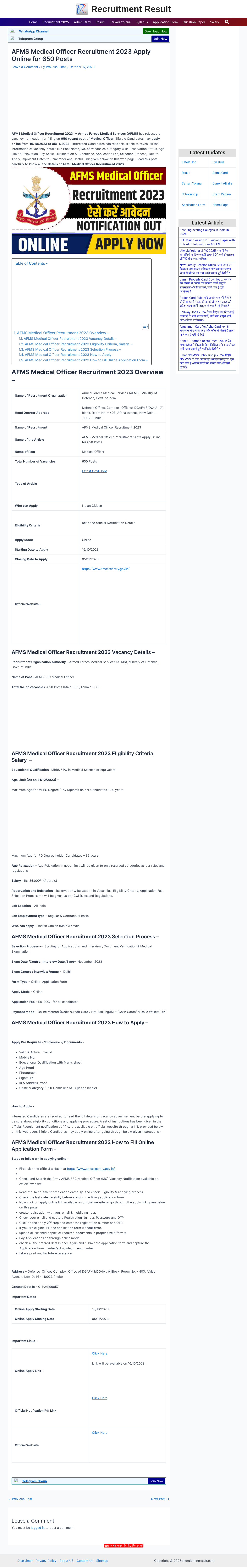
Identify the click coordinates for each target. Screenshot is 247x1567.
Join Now (160, 39)
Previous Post (20, 1498)
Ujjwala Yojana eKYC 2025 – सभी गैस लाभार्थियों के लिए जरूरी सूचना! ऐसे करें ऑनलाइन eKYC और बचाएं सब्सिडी (207, 255)
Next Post (160, 1498)
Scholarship (190, 194)
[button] (227, 22)
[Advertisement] (123, 1557)
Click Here (99, 1353)
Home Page (220, 205)
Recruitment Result (131, 9)
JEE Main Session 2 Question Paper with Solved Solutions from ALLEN (207, 242)
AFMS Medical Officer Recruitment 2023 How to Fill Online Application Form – (86, 360)
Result (186, 173)
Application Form (193, 205)
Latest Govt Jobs (94, 471)
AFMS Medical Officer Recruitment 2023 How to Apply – (69, 355)
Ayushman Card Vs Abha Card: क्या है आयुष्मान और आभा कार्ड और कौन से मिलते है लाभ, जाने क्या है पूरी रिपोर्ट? (207, 331)
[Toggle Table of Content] (143, 326)
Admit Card (220, 173)
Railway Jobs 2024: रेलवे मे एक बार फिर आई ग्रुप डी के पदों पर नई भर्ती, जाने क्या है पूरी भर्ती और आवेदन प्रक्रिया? (206, 316)
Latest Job (189, 162)
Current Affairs (222, 183)
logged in (38, 1528)
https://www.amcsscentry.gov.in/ (106, 569)
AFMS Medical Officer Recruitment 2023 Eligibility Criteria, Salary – (78, 344)
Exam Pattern (221, 194)
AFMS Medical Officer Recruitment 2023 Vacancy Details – (70, 339)
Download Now (156, 31)
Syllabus (218, 162)
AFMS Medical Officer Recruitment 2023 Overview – (63, 333)
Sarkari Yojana (192, 183)
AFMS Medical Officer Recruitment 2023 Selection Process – (73, 349)
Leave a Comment (25, 67)
